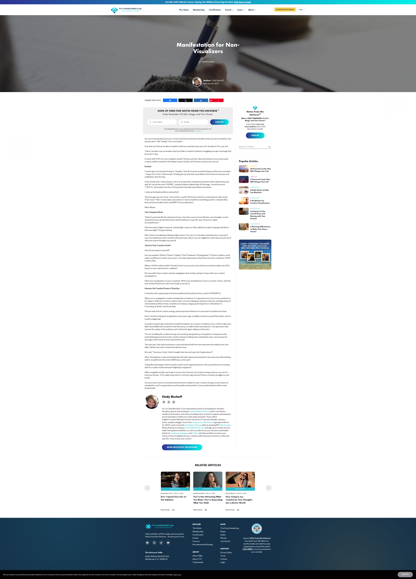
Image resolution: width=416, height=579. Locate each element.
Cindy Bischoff (218, 81)
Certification (198, 535)
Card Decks (225, 541)
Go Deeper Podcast (193, 425)
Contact (223, 559)
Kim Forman (225, 425)
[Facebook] (147, 543)
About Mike (197, 556)
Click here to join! (242, 2)
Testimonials (198, 562)
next (268, 488)
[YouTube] (168, 543)
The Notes (197, 528)
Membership (198, 531)
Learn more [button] (177, 575)
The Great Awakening (229, 528)
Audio (222, 535)
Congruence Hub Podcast (203, 422)
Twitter (195, 433)
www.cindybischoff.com (199, 411)
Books (223, 531)
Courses (196, 541)
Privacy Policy (226, 552)
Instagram (184, 433)
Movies (223, 538)
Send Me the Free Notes (285, 9)
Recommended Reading (203, 544)
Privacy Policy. (197, 131)
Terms (223, 556)
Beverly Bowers (231, 493)
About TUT (197, 559)
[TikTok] (161, 543)
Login (301, 9)
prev (147, 488)
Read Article (165, 510)
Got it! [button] (405, 574)
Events (195, 538)
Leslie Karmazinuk (198, 493)
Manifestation (208, 61)
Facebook (175, 433)
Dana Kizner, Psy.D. (167, 493)
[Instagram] (154, 543)
